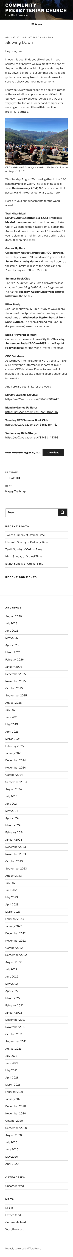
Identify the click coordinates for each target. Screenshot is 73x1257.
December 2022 (15, 933)
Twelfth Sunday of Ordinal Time (25, 535)
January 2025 (13, 753)
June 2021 (11, 1063)
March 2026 (13, 652)
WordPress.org (14, 1229)
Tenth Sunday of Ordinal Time (23, 549)
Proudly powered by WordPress (23, 1248)
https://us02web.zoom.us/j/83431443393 (31, 437)
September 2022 (16, 955)
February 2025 (14, 746)
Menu (38, 24)
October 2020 (14, 1120)
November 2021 (15, 1027)
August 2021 (13, 1048)
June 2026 (11, 630)
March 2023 (13, 911)
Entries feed (13, 1215)
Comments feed (15, 1222)
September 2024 (16, 782)
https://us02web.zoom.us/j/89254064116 (31, 412)
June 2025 (11, 717)
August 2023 (13, 875)
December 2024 (15, 760)
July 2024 (11, 796)
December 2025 (15, 674)
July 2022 (11, 969)
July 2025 (11, 710)
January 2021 (13, 1099)
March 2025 (13, 738)
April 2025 (12, 731)
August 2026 (13, 616)
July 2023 (11, 883)
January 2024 (13, 839)
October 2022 (14, 947)
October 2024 (14, 774)
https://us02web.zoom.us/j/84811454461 (31, 424)
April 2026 (12, 645)
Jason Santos (43, 37)
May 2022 (11, 983)
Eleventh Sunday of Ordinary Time (26, 542)
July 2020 (11, 1142)
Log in (9, 1207)
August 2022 (13, 962)
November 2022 (15, 940)
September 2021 (15, 1041)
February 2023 (14, 919)
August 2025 (13, 702)
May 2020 (11, 1156)
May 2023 (11, 897)
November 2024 (15, 767)
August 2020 (13, 1135)
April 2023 (12, 904)
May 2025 (11, 724)
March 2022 (12, 998)
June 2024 (11, 803)
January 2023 (13, 926)
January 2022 (13, 1012)
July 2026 (11, 623)
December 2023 (15, 847)
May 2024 (11, 811)
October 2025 (14, 688)
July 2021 (11, 1056)
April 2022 (11, 991)
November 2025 (15, 681)
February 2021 (14, 1091)
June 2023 (11, 890)
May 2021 (11, 1070)
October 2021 (13, 1034)
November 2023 (15, 854)
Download (53, 452)
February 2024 (14, 832)
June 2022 (11, 976)
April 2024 (12, 818)
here (57, 192)
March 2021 (12, 1084)
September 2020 (16, 1128)
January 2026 (13, 666)
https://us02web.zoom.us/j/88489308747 (32, 399)
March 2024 (13, 825)
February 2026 (14, 659)
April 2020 (12, 1164)
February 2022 (14, 1005)
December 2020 (15, 1106)
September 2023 (16, 868)
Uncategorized (14, 1186)
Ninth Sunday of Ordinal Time (23, 556)
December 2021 (15, 1019)
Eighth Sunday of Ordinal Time (24, 563)
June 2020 (11, 1149)
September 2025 (16, 695)
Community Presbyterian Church (36, 8)
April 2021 (11, 1077)
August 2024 (13, 789)
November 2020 (15, 1113)
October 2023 (14, 861)
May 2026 (11, 638)
